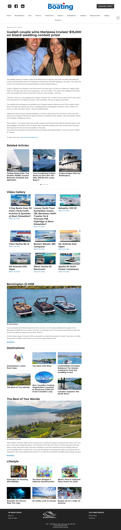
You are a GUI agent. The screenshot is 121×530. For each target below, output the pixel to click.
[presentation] (18, 160)
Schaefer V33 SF (67, 208)
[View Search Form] (118, 17)
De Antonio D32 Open (18, 267)
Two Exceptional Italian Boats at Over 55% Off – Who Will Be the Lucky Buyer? (44, 176)
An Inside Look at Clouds (44, 501)
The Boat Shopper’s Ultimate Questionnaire (43, 480)
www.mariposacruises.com (29, 137)
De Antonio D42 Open (67, 245)
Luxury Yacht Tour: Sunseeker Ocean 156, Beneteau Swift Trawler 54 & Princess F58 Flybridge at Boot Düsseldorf (45, 216)
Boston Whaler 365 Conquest (44, 245)
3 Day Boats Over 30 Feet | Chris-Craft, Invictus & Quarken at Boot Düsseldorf (20, 212)
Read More (10, 342)
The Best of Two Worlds (18, 387)
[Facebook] (16, 6)
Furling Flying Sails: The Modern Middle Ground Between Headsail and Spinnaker (18, 176)
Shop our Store (12, 518)
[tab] (40, 184)
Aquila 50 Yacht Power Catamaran (68, 267)
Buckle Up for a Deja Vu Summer (69, 502)
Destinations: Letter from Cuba (16, 367)
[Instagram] (9, 6)
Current (20, 27)
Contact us (92, 518)
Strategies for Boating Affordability (17, 480)
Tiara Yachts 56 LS (19, 244)
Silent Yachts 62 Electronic (43, 267)
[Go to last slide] (9, 166)
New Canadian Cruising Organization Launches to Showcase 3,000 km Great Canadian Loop (43, 388)
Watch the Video (14, 219)
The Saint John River (42, 366)
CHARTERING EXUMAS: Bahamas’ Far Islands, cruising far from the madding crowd (69, 369)
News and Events (12, 27)
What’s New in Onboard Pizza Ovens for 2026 (69, 480)
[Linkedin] (23, 6)
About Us (10, 515)
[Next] (78, 166)
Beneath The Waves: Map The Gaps (16, 502)
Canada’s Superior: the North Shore (68, 393)
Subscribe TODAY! (105, 6)
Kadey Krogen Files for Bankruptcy (69, 174)
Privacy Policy (93, 515)
